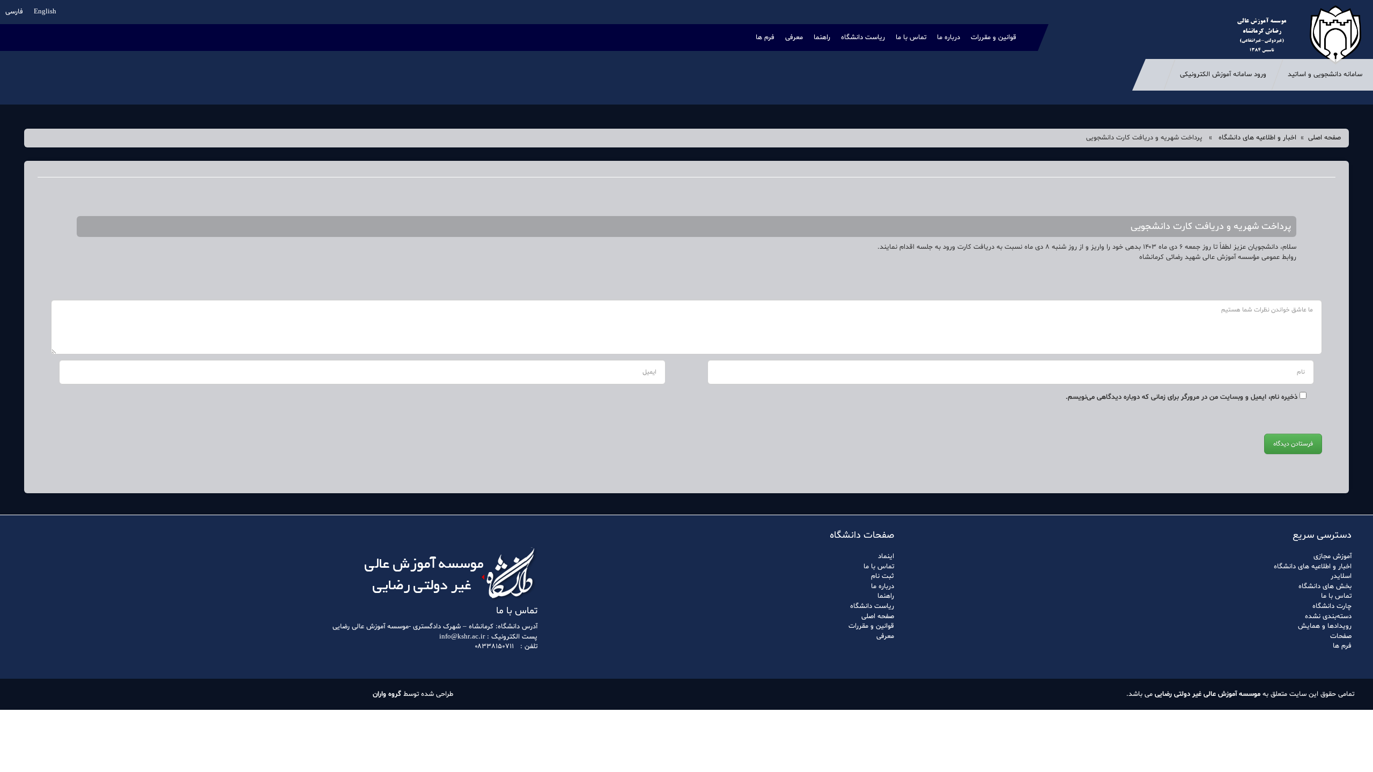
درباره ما (948, 37)
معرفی (794, 37)
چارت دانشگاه (1332, 606)
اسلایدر (1341, 576)
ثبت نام (882, 576)
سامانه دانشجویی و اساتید (1325, 74)
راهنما (822, 37)
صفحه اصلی (1324, 138)
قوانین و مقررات (993, 37)
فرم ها (765, 37)
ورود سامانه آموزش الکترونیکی (1223, 74)
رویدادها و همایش (1325, 626)
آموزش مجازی (1332, 556)
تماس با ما (911, 37)
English (45, 12)
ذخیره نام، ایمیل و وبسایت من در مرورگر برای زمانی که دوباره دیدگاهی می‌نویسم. (1181, 397)
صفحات (1341, 636)
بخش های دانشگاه (1325, 586)
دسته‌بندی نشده (1328, 616)
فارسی (14, 12)
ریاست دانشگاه (863, 37)
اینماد (886, 556)
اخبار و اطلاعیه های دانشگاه (1257, 138)
